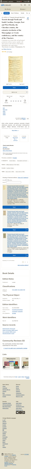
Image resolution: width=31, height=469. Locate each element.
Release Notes (19, 410)
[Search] (21, 5)
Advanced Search (20, 394)
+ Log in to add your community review (15, 348)
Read (14, 87)
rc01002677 (14, 311)
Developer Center (7, 403)
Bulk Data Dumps (7, 406)
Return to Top (19, 396)
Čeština (4, 421)
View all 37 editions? (23, 177)
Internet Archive (6, 328)
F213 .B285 (14, 289)
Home (17, 386)
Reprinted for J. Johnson (15, 139)
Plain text (5, 109)
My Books (8, 9)
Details (22, 13)
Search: (4, 182)
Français (5, 428)
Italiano (4, 433)
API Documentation (7, 405)
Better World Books (7, 150)
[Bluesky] (17, 412)
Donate (19, 1)
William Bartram (7, 49)
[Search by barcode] (24, 5)
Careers (4, 391)
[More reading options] (27, 87)
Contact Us (18, 405)
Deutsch (5, 423)
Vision (4, 386)
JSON (19, 376)
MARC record (15, 330)
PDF (4, 108)
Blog (4, 393)
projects (6, 462)
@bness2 (8, 367)
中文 (4, 445)
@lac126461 (27, 367)
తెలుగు (4, 442)
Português (5, 437)
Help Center (19, 403)
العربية (4, 419)
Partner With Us (6, 389)
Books (17, 388)
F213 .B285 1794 (21, 289)
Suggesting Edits (20, 406)
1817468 (14, 313)
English (24, 137)
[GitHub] (23, 412)
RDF (16, 376)
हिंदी (3, 430)
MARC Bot (23, 118)
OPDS (22, 376)
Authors (18, 389)
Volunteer (5, 388)
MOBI (4, 113)
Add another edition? (23, 265)
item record (12, 328)
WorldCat (5, 147)
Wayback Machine (8, 463)
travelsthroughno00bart (17, 309)
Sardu (4, 440)
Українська (5, 443)
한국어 (4, 435)
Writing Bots (6, 408)
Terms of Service (7, 394)
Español (4, 426)
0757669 (26, 454)
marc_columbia (6, 331)
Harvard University (7, 333)
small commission (9, 154)
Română (4, 438)
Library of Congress (7, 330)
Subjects (18, 391)
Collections (18, 393)
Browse (22, 9)
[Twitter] (20, 412)
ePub (4, 111)
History (24, 119)
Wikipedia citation (27, 377)
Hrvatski (5, 431)
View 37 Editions (15, 13)
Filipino (4, 447)
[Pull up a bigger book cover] (15, 82)
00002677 (20, 311)
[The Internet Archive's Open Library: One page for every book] (6, 5)
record (12, 333)
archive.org (7, 464)
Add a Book (19, 408)
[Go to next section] (29, 13)
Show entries (7, 180)
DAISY (4, 114)
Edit (28, 118)
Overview (6, 13)
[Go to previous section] (2, 13)
